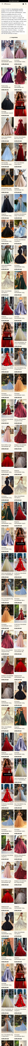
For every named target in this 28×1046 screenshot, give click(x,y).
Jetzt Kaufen (20, 108)
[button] (2, 4)
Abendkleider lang (6, 31)
